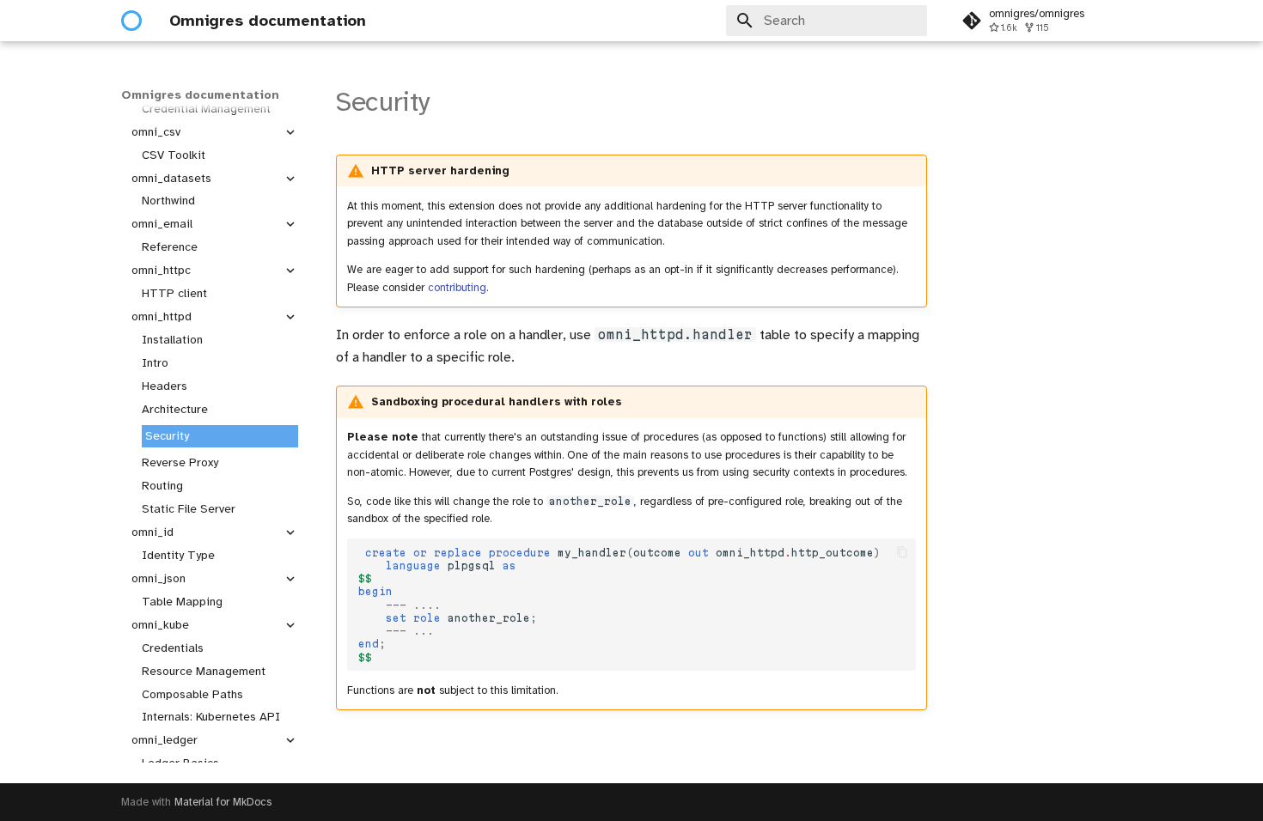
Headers (164, 386)
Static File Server (188, 509)
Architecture (175, 409)
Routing (162, 485)
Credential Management (206, 108)
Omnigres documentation (200, 95)
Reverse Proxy (180, 462)
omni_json (158, 578)
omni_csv (155, 132)
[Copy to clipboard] (902, 552)
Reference (170, 247)
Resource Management (203, 671)
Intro (155, 363)
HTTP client (174, 293)
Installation (172, 339)
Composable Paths (192, 694)
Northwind (168, 200)
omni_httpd (161, 316)
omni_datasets (171, 178)
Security (167, 436)
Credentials (173, 648)
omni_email (161, 223)
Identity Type (178, 555)
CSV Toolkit (173, 155)
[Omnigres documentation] (131, 20)
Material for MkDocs (223, 802)
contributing (457, 288)
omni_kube (160, 624)
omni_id (152, 532)
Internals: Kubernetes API (211, 716)
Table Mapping (182, 601)
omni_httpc (161, 270)
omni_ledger (164, 740)
